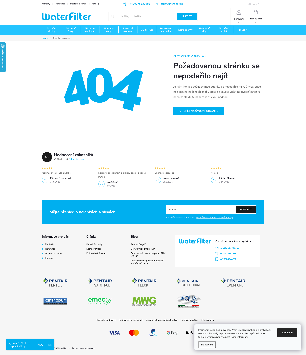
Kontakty (46, 3)
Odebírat (246, 209)
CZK (255, 3)
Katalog (95, 3)
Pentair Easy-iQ (94, 244)
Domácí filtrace (93, 248)
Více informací (239, 337)
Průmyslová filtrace (95, 253)
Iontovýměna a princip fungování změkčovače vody (147, 262)
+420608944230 (228, 259)
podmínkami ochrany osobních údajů (214, 217)
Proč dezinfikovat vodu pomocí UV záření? (148, 255)
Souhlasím (287, 332)
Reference (60, 3)
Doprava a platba (78, 3)
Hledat (187, 16)
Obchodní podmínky (106, 320)
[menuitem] (51, 30)
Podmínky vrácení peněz (131, 320)
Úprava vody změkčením (143, 248)
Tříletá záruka (207, 320)
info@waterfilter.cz (229, 248)
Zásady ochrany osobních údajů (162, 320)
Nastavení (207, 344)
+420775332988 (228, 253)
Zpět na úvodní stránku (201, 111)
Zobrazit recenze (76, 159)
